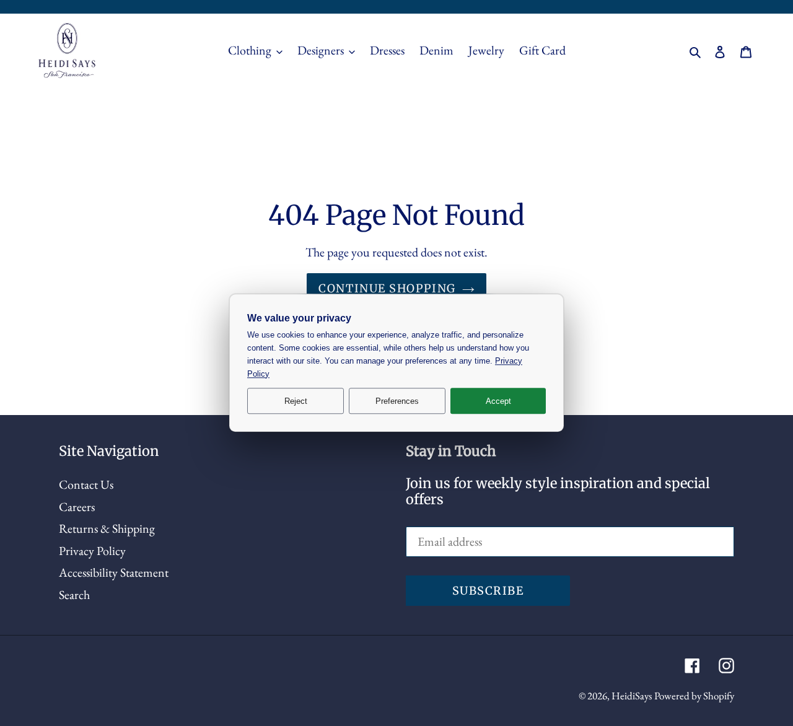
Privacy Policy (92, 551)
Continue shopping (386, 288)
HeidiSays (631, 695)
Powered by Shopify (694, 695)
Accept (498, 401)
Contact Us (86, 484)
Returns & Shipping (107, 528)
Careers (77, 507)
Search (74, 595)
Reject (295, 401)
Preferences (397, 401)
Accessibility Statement (114, 572)
